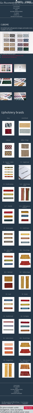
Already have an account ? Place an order (12, 55)
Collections (16, 6)
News (16, 9)
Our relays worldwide (16, 16)
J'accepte (28, 408)
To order (16, 13)
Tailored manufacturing (16, 11)
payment (19, 1)
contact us (16, 14)
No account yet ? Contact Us (8, 57)
